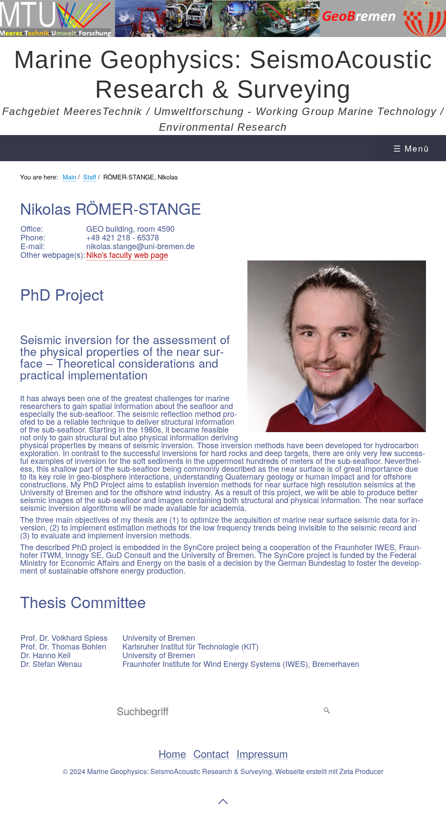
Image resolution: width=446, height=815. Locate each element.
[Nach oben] (223, 801)
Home (172, 753)
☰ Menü (411, 148)
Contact (211, 753)
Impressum (262, 753)
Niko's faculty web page (127, 254)
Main (69, 176)
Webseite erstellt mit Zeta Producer (329, 771)
